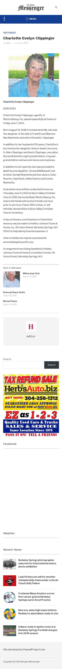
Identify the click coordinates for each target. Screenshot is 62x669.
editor (8, 43)
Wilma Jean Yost (31, 273)
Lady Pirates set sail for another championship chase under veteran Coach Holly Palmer (38, 580)
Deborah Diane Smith (14, 292)
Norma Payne (10, 301)
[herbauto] (31, 376)
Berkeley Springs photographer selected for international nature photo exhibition (37, 563)
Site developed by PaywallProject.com (24, 649)
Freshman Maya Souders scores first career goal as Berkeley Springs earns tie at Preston (36, 596)
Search (7, 359)
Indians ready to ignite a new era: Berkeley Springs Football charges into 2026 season (37, 630)
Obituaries (9, 32)
